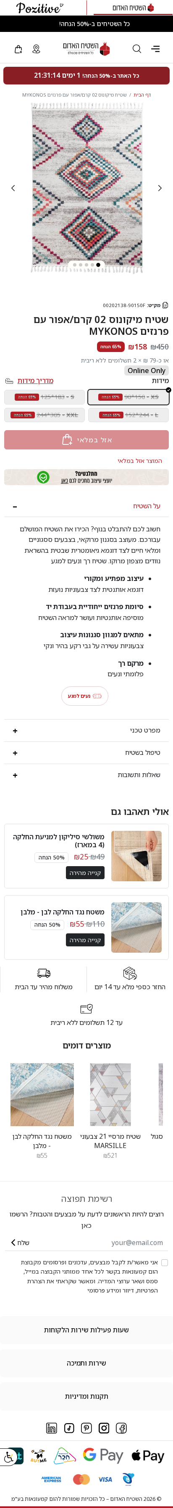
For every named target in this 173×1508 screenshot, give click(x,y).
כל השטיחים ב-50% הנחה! (94, 24)
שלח (23, 1242)
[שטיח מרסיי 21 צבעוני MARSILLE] (110, 1094)
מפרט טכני (145, 730)
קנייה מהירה (85, 873)
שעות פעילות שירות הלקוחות (86, 1330)
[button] (155, 48)
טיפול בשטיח (142, 752)
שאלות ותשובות (139, 774)
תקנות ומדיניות (86, 1396)
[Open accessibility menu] (9, 1457)
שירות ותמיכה (86, 1363)
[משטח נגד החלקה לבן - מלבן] (42, 1094)
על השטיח (146, 505)
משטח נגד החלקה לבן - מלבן (63, 912)
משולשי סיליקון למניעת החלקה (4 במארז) (59, 840)
